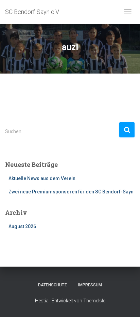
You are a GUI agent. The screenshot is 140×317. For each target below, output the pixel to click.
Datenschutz (52, 285)
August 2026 (22, 226)
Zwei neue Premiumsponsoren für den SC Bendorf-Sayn (71, 191)
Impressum (90, 285)
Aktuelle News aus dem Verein (41, 178)
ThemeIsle (94, 300)
